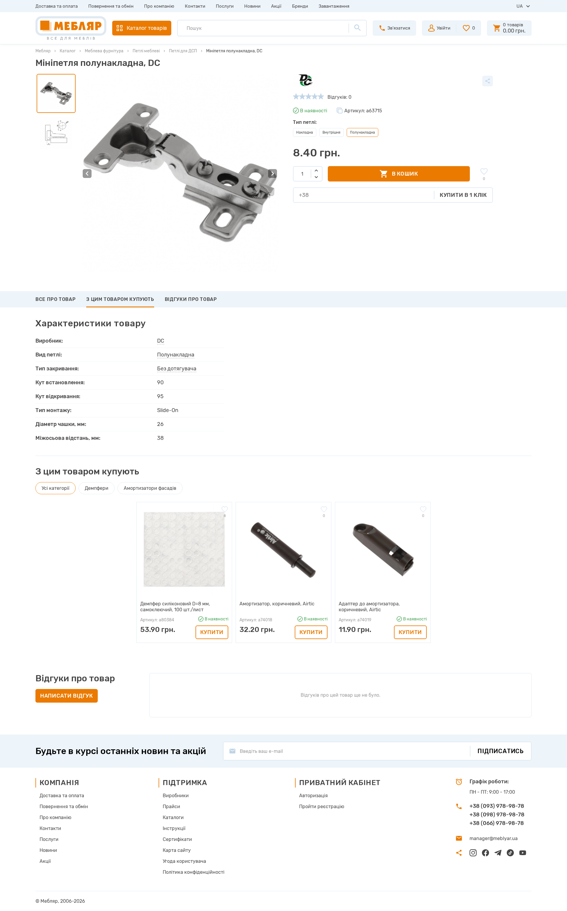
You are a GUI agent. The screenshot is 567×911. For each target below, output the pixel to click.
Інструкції (174, 828)
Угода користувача (184, 861)
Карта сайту (177, 850)
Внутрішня (331, 132)
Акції (276, 6)
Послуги (225, 6)
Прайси (171, 806)
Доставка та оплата (56, 6)
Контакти (195, 6)
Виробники (176, 795)
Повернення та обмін (110, 6)
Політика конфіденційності (193, 872)
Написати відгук (66, 696)
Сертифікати (177, 839)
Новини (252, 6)
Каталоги (173, 817)
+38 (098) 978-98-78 (497, 814)
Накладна (304, 132)
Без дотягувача (176, 368)
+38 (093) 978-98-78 (497, 806)
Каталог (68, 51)
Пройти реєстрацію (321, 806)
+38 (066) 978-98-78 (497, 823)
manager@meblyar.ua (494, 838)
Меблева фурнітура (104, 51)
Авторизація (313, 795)
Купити (212, 632)
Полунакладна (175, 354)
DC (160, 341)
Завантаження (334, 6)
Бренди (300, 6)
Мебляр (42, 51)
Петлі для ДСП (183, 51)
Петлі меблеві (146, 51)
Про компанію (159, 6)
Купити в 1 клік (463, 195)
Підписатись (501, 751)
